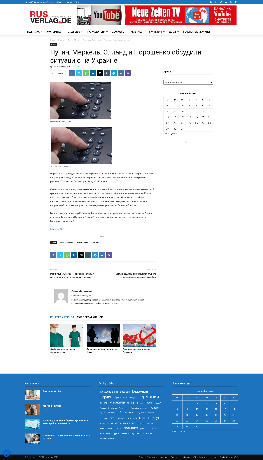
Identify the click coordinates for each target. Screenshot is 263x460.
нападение (129, 422)
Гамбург (132, 397)
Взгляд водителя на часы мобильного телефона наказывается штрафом (136, 275)
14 (209, 111)
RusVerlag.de (32, 457)
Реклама (213, 457)
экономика (107, 438)
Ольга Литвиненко (61, 66)
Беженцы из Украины (196, 31)
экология (147, 433)
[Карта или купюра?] (32, 409)
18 (189, 117)
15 (167, 117)
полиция (131, 427)
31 (182, 128)
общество (141, 423)
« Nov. (166, 133)
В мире (61, 40)
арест (102, 412)
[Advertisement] (188, 163)
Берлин (106, 396)
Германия (148, 396)
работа (143, 428)
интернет (132, 418)
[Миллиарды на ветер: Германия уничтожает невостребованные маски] (32, 424)
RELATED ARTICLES (62, 317)
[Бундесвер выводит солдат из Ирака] (103, 335)
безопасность (127, 412)
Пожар (140, 403)
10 (182, 111)
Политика (33, 31)
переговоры (82, 242)
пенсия (103, 428)
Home (52, 40)
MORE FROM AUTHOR (90, 317)
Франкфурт (155, 31)
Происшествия (96, 31)
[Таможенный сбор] (32, 395)
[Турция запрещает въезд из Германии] (139, 335)
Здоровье (118, 31)
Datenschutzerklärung (180, 457)
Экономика (53, 31)
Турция (103, 408)
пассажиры (151, 423)
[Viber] (128, 73)
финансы (125, 433)
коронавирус (149, 417)
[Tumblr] (107, 73)
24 (182, 122)
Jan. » (174, 133)
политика (95, 242)
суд (102, 433)
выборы (151, 412)
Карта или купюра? (53, 406)
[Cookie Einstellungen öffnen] (6, 456)
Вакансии (151, 457)
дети (112, 418)
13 (203, 111)
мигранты (116, 422)
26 (196, 122)
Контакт (203, 457)
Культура (136, 31)
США (158, 402)
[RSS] (230, 2)
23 (175, 122)
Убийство (112, 408)
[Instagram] (220, 2)
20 (203, 117)
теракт (108, 433)
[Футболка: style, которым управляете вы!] (66, 335)
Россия (149, 402)
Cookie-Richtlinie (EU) (229, 457)
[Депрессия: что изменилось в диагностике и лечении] (32, 439)
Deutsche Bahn (109, 391)
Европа (103, 403)
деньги (104, 418)
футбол (135, 433)
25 (189, 122)
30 (175, 128)
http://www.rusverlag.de (81, 296)
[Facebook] (215, 2)
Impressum (163, 457)
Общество (74, 31)
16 (175, 117)
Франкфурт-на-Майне (139, 408)
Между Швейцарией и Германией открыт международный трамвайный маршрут (72, 275)
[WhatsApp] (86, 73)
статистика (154, 428)
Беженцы (140, 391)
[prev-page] (52, 358)
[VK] (121, 73)
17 (182, 117)
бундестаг (142, 413)
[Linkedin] (225, 2)
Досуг (172, 31)
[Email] (100, 73)
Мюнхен (131, 402)
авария (155, 407)
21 (209, 117)
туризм (116, 433)
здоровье (121, 418)
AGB (194, 457)
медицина (104, 423)
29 (167, 128)
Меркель (117, 402)
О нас (141, 457)
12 (196, 111)
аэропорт (112, 412)
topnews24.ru (57, 229)
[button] (211, 2)
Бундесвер (120, 397)
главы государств (66, 242)
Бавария (125, 391)
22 (167, 122)
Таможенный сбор (52, 391)
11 (189, 111)
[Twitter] (235, 2)
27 (203, 122)
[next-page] (57, 358)
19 (196, 117)
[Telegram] (114, 73)
